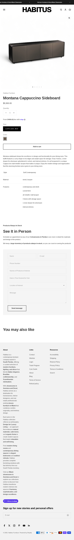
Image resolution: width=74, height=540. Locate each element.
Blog (30, 376)
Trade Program (34, 365)
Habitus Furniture (9, 93)
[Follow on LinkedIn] (29, 525)
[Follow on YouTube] (24, 525)
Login (31, 362)
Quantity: (6, 108)
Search (52, 373)
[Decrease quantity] (6, 112)
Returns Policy (55, 362)
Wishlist (32, 358)
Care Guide (33, 369)
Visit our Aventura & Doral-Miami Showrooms (45, 2)
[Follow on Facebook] (4, 525)
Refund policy (34, 383)
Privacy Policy (55, 365)
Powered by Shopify (26, 532)
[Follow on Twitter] (9, 525)
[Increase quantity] (14, 112)
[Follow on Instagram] (14, 525)
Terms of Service (35, 380)
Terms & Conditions (56, 369)
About (31, 373)
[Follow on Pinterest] (19, 525)
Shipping (53, 358)
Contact (32, 354)
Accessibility (54, 354)
